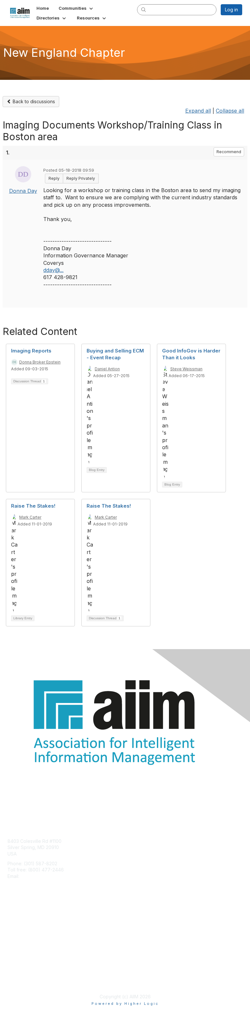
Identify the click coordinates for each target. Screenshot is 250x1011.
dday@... (53, 270)
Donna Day (23, 191)
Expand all (198, 110)
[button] (76, 8)
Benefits (16, 925)
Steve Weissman (186, 368)
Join (12, 918)
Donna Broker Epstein (40, 362)
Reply (54, 178)
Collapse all (230, 110)
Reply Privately (80, 178)
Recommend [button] (228, 151)
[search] (144, 9)
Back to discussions (33, 101)
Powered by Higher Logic (125, 1003)
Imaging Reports (31, 351)
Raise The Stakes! (33, 506)
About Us (17, 974)
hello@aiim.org (36, 876)
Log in (231, 9)
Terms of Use (21, 980)
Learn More (19, 931)
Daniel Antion (107, 368)
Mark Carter (30, 517)
